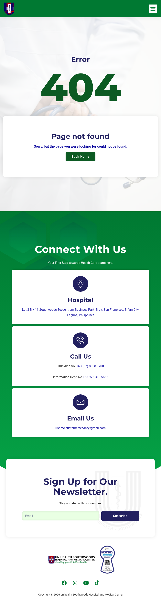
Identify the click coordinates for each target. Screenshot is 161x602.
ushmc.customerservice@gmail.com (80, 428)
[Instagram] (75, 583)
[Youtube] (86, 583)
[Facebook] (64, 583)
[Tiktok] (97, 583)
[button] (153, 9)
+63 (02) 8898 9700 (90, 366)
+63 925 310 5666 (95, 377)
